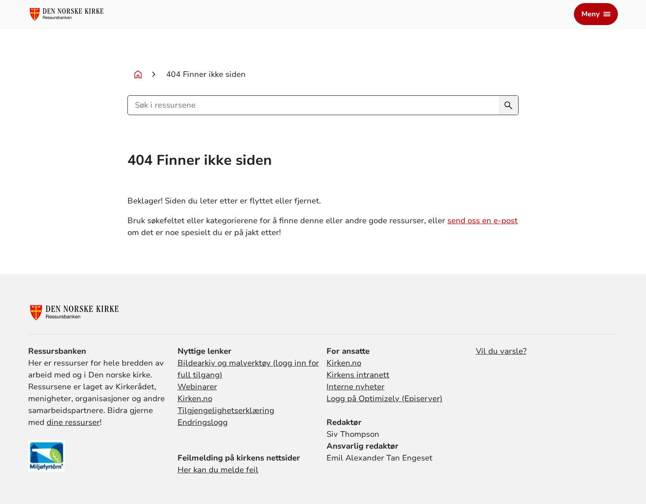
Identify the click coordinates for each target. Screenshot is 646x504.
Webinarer (197, 386)
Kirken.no (195, 398)
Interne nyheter (356, 386)
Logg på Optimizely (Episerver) (385, 398)
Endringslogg (203, 422)
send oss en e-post (482, 220)
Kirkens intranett (358, 375)
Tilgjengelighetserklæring (226, 410)
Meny (590, 14)
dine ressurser (73, 422)
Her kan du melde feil (218, 469)
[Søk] (508, 105)
